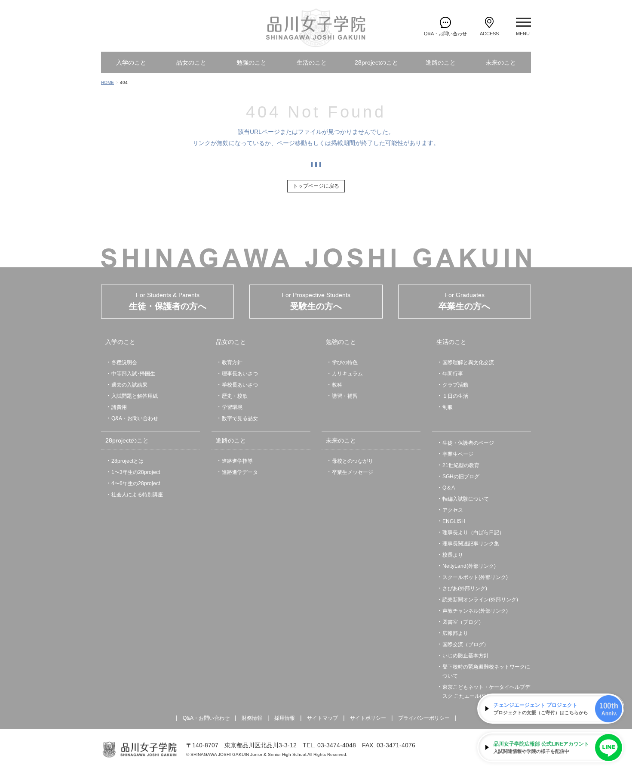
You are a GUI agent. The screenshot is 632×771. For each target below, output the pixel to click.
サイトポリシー (368, 718)
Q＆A (448, 488)
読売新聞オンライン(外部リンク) (480, 600)
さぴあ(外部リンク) (464, 588)
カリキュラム (347, 374)
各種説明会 (124, 362)
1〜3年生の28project (135, 472)
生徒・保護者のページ (468, 443)
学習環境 (232, 407)
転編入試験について (465, 499)
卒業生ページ (457, 454)
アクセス (452, 510)
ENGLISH (453, 521)
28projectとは (127, 461)
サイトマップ (322, 718)
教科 (337, 385)
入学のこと (131, 62)
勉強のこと (251, 62)
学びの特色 (345, 362)
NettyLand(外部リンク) (469, 566)
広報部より (455, 633)
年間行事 (452, 374)
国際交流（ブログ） (465, 644)
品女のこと (191, 62)
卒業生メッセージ (352, 472)
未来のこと (501, 62)
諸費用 (119, 407)
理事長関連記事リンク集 (470, 544)
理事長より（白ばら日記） (473, 532)
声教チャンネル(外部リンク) (475, 611)
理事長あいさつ (240, 374)
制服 (447, 407)
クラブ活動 (455, 385)
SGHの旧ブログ (460, 477)
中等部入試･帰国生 (133, 374)
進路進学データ (240, 472)
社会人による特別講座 (137, 495)
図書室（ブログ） (463, 622)
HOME (107, 82)
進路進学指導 (237, 461)
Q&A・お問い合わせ (134, 418)
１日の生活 (455, 396)
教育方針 (232, 362)
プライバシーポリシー (424, 718)
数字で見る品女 (240, 418)
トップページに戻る (316, 186)
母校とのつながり (352, 461)
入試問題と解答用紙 (134, 396)
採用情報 (284, 718)
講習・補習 (345, 396)
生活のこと (312, 62)
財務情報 (252, 718)
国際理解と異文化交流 (468, 362)
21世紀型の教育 (460, 465)
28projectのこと (376, 62)
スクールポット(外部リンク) (475, 577)
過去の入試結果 (129, 385)
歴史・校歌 (235, 396)
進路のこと (441, 62)
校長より (452, 555)
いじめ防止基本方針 (465, 656)
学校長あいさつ (240, 385)
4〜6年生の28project (135, 483)
